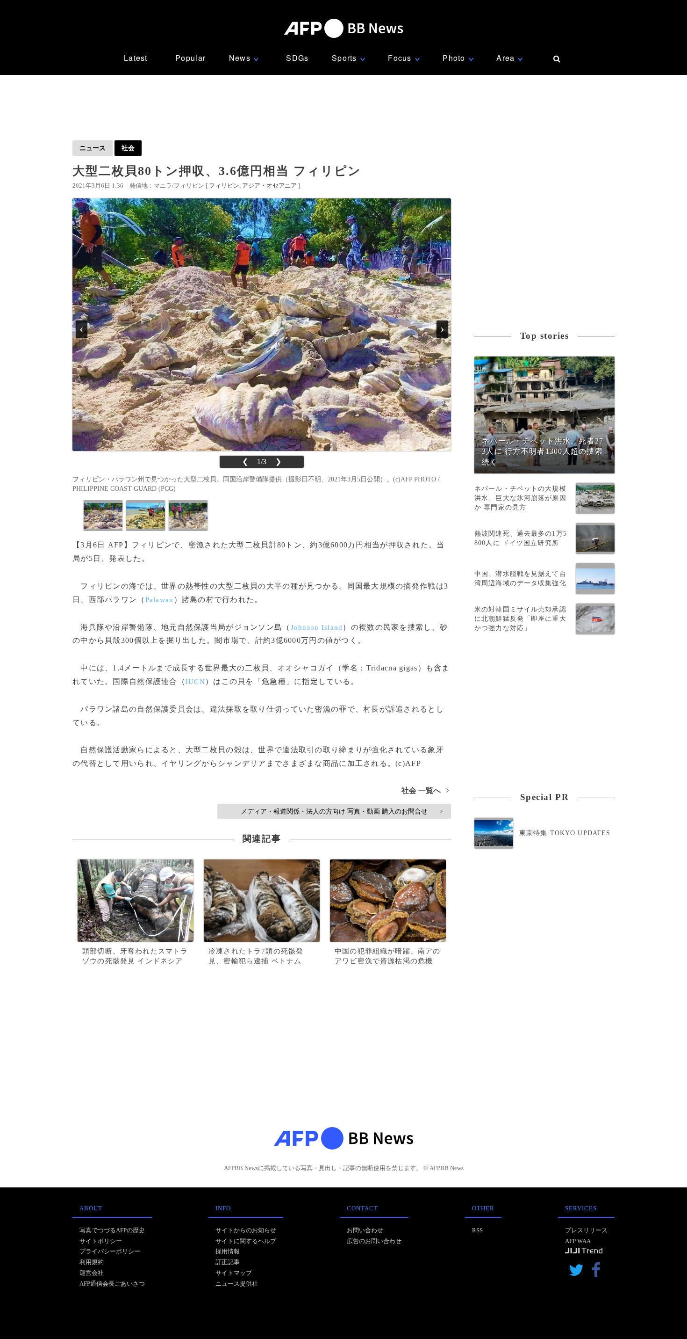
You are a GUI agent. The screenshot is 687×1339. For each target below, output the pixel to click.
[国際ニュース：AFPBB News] (343, 28)
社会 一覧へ (425, 790)
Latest (136, 57)
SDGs (297, 57)
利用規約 (91, 1262)
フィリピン (224, 185)
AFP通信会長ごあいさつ (112, 1283)
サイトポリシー (100, 1240)
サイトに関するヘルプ (245, 1240)
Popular (190, 57)
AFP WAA (578, 1240)
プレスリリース (586, 1230)
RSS (477, 1230)
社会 (128, 148)
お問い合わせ (365, 1230)
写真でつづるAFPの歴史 (112, 1230)
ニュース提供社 (236, 1283)
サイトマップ (233, 1272)
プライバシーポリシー (109, 1251)
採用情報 (227, 1251)
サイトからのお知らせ (245, 1230)
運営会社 (91, 1272)
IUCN (195, 681)
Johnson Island (317, 627)
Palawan (159, 600)
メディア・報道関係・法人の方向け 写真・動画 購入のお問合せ (341, 811)
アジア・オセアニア (269, 185)
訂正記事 (227, 1262)
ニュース (92, 148)
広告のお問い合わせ (374, 1240)
